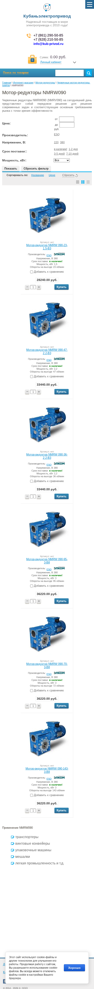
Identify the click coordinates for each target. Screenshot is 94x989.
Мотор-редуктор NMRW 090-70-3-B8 (47, 665)
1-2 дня (73, 149)
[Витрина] (82, 182)
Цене (52, 175)
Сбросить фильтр (36, 168)
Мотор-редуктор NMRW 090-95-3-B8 (47, 561)
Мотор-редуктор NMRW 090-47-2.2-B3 (47, 351)
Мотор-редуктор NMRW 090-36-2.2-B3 (47, 456)
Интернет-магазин (23, 82)
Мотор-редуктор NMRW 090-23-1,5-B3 (47, 247)
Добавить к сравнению (48, 271)
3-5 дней (59, 153)
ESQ (56, 134)
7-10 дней (72, 153)
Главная (6, 82)
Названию (37, 175)
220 (56, 142)
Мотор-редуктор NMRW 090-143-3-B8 (47, 770)
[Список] (77, 182)
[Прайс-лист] (88, 182)
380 (62, 142)
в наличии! (60, 149)
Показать (10, 168)
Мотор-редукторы (45, 82)
